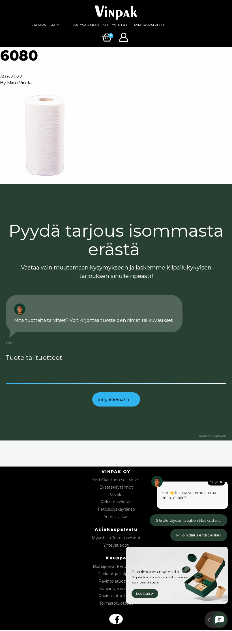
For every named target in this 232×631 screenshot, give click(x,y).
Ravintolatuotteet (116, 581)
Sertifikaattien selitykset (116, 479)
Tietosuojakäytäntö (116, 509)
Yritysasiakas (86, 25)
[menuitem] (38, 25)
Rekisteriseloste (116, 501)
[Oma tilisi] (124, 37)
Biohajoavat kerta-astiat (116, 566)
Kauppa (38, 25)
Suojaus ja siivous (116, 588)
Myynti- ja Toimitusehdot (116, 537)
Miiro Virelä (19, 82)
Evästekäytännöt (116, 487)
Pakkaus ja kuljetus (116, 573)
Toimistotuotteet (116, 603)
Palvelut (59, 25)
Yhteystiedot (116, 25)
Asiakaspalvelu (149, 25)
